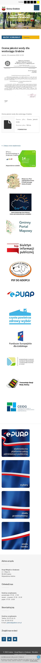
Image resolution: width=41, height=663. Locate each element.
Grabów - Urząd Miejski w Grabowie (19, 652)
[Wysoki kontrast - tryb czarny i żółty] (35, 2)
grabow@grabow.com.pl (14, 622)
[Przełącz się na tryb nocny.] (28, 2)
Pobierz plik (22, 129)
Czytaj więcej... (34, 660)
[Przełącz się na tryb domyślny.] (25, 2)
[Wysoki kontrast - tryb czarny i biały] (31, 2)
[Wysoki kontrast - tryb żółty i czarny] (38, 2)
